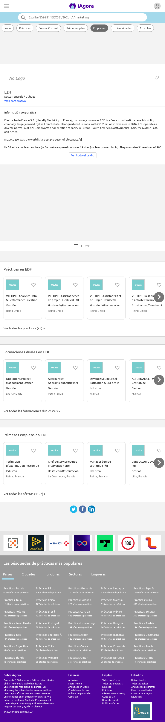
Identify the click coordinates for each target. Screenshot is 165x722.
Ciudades (28, 574)
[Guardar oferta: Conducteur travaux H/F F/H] (159, 450)
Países (7, 574)
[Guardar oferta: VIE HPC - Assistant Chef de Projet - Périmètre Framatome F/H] (117, 285)
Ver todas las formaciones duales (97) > (31, 411)
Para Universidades (141, 690)
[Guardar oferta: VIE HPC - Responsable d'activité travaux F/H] (159, 285)
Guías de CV (108, 696)
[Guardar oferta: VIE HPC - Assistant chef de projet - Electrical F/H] (75, 285)
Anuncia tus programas (143, 686)
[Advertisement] (82, 48)
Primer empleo (75, 28)
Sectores (75, 574)
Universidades (122, 28)
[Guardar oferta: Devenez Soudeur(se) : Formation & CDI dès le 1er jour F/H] (117, 368)
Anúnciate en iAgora (79, 686)
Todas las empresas (112, 683)
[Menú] (6, 6)
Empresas (99, 28)
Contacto (73, 696)
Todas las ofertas (111, 680)
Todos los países (139, 683)
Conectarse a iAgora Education (142, 695)
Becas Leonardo (110, 700)
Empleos (106, 686)
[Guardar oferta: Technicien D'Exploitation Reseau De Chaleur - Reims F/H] (33, 450)
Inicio (8, 28)
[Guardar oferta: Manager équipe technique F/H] (117, 450)
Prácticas (25, 28)
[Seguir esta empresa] (157, 77)
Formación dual (48, 28)
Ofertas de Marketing (113, 693)
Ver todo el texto (82, 155)
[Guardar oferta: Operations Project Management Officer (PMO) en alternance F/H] (33, 368)
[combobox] (82, 17)
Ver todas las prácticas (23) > (24, 328)
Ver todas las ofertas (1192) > (24, 494)
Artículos (145, 28)
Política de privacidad (79, 693)
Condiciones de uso (78, 690)
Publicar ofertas (110, 703)
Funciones (52, 574)
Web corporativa (15, 101)
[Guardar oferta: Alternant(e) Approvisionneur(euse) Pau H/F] (75, 368)
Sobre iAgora (75, 683)
